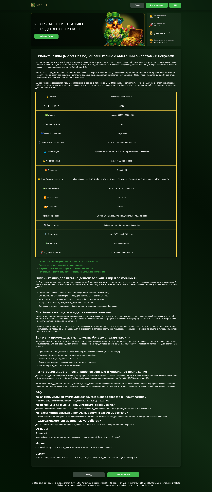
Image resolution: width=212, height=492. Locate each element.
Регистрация (157, 5)
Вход (137, 5)
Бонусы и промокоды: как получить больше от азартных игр (66, 268)
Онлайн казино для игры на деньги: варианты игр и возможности (69, 261)
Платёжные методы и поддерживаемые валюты (61, 265)
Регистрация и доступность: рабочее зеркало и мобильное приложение (72, 272)
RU (175, 5)
